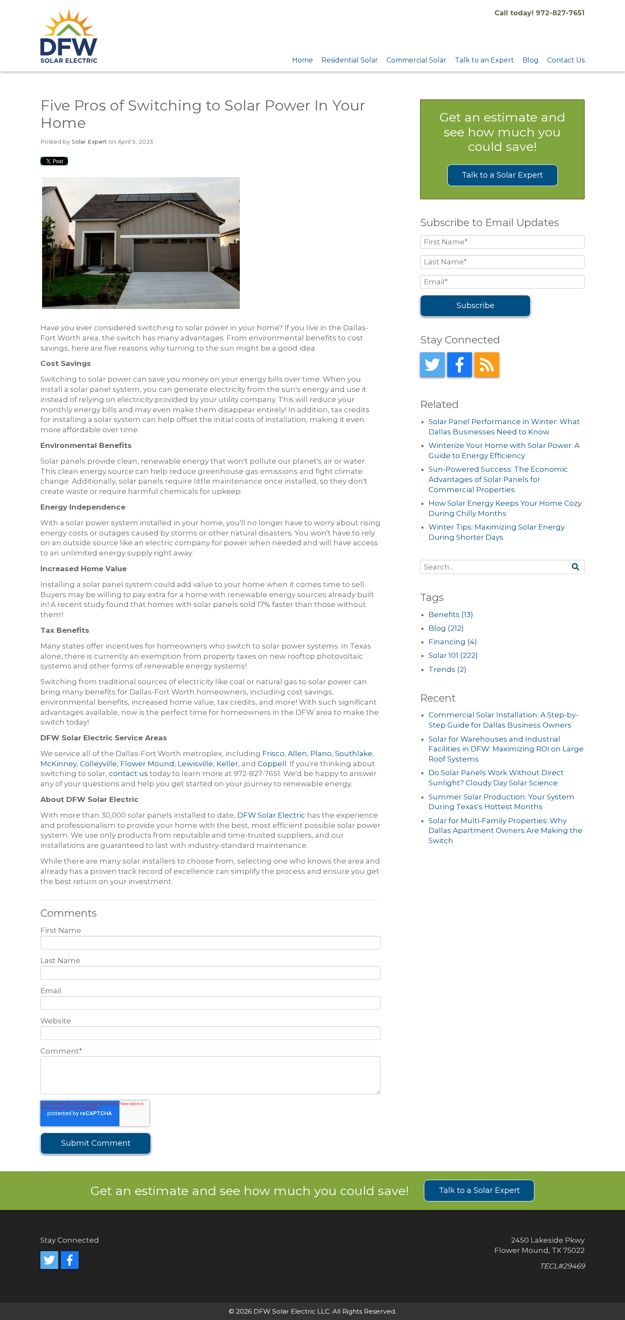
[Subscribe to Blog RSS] (486, 364)
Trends (447, 669)
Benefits (451, 614)
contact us (128, 773)
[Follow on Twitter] (432, 364)
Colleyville (98, 763)
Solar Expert (89, 141)
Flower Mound (147, 763)
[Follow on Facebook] (459, 364)
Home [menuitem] (302, 60)
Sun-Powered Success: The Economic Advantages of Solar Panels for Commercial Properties (498, 479)
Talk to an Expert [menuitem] (484, 60)
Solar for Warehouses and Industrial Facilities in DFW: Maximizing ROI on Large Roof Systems (506, 749)
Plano (321, 753)
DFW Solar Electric (271, 815)
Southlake (353, 753)
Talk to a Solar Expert (502, 175)
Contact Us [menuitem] (566, 60)
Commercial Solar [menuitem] (416, 60)
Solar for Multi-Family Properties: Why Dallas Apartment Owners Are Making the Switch (505, 830)
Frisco (273, 753)
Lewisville (195, 763)
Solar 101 (453, 655)
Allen (297, 753)
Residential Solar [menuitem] (349, 60)
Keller (227, 763)
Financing (453, 641)
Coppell (272, 763)
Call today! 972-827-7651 (539, 13)
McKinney (58, 763)
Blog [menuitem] (531, 60)
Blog (446, 628)
